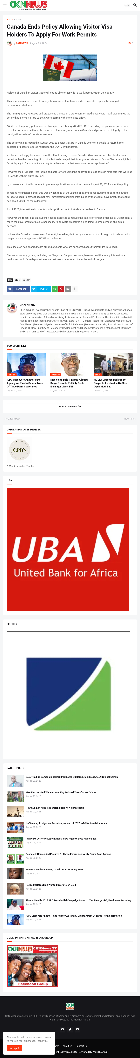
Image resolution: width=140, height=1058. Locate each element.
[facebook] (62, 1029)
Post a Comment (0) (70, 406)
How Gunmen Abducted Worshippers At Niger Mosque (55, 807)
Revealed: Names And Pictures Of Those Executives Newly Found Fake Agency (68, 854)
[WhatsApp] (55, 289)
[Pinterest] (61, 289)
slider (19, 19)
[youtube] (77, 1029)
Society (26, 280)
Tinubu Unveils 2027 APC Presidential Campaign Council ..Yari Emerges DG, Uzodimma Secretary (78, 900)
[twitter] (70, 1029)
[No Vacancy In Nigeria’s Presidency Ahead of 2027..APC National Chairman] (15, 827)
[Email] (68, 289)
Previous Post (12, 418)
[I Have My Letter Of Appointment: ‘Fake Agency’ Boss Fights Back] (15, 842)
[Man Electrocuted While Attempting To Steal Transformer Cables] (15, 796)
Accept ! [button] (14, 1048)
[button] (4, 5)
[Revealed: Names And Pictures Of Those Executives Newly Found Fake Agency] (15, 858)
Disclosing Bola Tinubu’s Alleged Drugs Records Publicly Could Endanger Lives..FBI (69, 383)
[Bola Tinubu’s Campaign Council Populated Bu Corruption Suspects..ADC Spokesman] (15, 781)
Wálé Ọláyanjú (100, 1052)
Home (10, 19)
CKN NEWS (27, 305)
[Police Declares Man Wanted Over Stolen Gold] (15, 889)
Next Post (129, 418)
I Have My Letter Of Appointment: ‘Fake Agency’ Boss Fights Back (61, 838)
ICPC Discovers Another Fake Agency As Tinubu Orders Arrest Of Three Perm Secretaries (25, 383)
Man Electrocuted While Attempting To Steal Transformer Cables (61, 792)
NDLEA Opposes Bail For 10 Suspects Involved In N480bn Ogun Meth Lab (110, 383)
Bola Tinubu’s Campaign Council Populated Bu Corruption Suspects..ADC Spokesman (72, 777)
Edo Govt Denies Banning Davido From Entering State (54, 869)
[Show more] (75, 289)
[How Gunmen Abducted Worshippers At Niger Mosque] (15, 811)
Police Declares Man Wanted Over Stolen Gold (51, 885)
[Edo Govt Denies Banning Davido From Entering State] (15, 873)
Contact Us (81, 1046)
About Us (67, 1046)
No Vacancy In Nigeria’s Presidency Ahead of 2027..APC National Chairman (66, 823)
